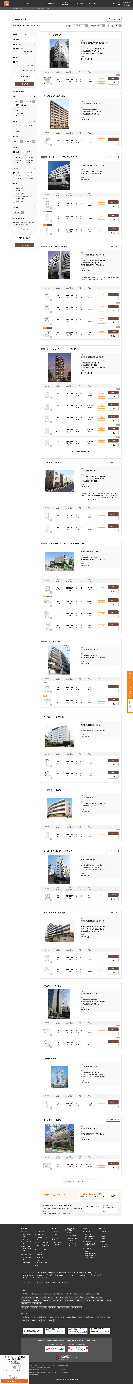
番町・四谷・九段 (40, 1297)
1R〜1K (17, 126)
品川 (45, 1307)
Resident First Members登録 (72, 1244)
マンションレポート (72, 1235)
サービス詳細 (101, 1211)
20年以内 (30, 160)
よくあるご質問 (89, 1248)
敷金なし (18, 110)
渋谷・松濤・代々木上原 (28, 1297)
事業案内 (102, 1239)
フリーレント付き (20, 116)
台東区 (86, 1317)
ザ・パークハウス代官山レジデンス (57, 851)
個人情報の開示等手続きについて (88, 1272)
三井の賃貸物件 (19, 193)
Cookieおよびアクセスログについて (33, 1275)
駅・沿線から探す (27, 1242)
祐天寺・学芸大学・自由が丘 (84, 1300)
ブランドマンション (41, 1265)
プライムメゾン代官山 (52, 462)
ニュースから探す (27, 1259)
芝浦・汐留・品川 (85, 1297)
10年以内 (30, 157)
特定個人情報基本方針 (49, 1272)
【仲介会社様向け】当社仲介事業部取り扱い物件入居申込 (90, 1255)
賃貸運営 (56, 1231)
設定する (25, 229)
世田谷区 (69, 1317)
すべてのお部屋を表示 (79, 451)
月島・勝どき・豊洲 (97, 1297)
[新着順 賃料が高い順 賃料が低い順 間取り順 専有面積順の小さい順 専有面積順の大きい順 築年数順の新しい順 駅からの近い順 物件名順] (80, 25)
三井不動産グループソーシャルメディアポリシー (94, 1275)
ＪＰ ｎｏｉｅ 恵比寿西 (54, 912)
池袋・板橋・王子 (26, 1303)
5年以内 (17, 157)
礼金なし (18, 108)
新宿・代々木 (37, 1300)
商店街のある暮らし (72, 1238)
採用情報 (102, 1241)
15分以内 (30, 178)
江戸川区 (56, 1320)
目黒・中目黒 (52, 1307)
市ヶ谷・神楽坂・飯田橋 (62, 1297)
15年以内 (18, 160)
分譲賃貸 (39, 1252)
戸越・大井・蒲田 (37, 1303)
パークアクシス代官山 (58, 246)
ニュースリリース (104, 1244)
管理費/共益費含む (20, 105)
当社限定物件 (19, 188)
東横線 (17, 48)
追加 (114, 83)
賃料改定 (39, 1255)
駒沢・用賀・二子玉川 (98, 1300)
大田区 (75, 1317)
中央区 (33, 1317)
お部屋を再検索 (24, 84)
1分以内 (29, 173)
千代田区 (51, 1317)
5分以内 (29, 175)
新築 (28, 152)
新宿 (41, 1307)
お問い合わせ (57, 1234)
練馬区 (33, 1320)
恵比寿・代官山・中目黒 (92, 1294)
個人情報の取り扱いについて (67, 1272)
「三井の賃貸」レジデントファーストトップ (22, 9)
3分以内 (17, 175)
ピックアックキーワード (53, 1282)
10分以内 (18, 178)
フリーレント (40, 1257)
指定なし (18, 152)
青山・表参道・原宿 (59, 1294)
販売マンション (58, 1242)
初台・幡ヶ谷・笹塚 (77, 1307)
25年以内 (18, 163)
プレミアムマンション (42, 1237)
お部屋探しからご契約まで (90, 1245)
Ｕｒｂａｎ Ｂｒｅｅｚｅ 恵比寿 (61, 349)
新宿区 (39, 1317)
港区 (23, 1317)
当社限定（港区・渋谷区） (43, 1242)
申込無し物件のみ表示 (21, 196)
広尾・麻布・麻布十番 (36, 1294)
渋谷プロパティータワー (53, 985)
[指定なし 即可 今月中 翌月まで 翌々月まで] (18, 212)
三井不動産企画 (41, 1249)
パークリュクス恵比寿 (52, 35)
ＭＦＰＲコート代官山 (52, 789)
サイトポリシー (72, 1275)
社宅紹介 (87, 1251)
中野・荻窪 (59, 1300)
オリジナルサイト (112, 157)
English (113, 3)
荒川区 (39, 1320)
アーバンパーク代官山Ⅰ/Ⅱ (54, 717)
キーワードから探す (27, 1250)
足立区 (44, 1320)
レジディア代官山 (56, 641)
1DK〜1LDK (30, 126)
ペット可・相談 (19, 199)
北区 (28, 1320)
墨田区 (91, 1317)
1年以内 (17, 155)
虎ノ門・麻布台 (47, 1294)
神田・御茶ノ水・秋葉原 (63, 1307)
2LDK (17, 128)
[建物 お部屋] (101, 25)
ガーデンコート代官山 (52, 1119)
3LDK (29, 128)
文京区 (44, 1317)
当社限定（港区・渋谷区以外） (43, 1246)
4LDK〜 (17, 131)
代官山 (17, 62)
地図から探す (26, 1246)
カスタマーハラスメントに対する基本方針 (35, 1278)
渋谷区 (27, 1317)
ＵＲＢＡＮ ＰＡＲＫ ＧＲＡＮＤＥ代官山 (67, 543)
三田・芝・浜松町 (74, 1297)
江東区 (80, 1317)
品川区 (62, 1317)
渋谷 (27, 1307)
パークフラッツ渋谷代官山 (54, 95)
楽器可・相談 (19, 201)
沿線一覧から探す (40, 9)
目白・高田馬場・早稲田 (49, 1300)
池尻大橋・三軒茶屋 (70, 1300)
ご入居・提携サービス (90, 1241)
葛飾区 (50, 1320)
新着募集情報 (26, 1262)
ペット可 (39, 1260)
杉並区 (108, 1317)
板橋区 (23, 1320)
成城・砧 (109, 1300)
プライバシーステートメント (31, 1272)
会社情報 (102, 1236)
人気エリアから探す (27, 1235)
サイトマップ (26, 1282)
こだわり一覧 (40, 1234)
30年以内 (30, 163)
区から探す (26, 1239)
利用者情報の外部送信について (56, 1275)
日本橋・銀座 (50, 1297)
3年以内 (29, 155)
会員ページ (88, 1234)
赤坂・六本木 (25, 1294)
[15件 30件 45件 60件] (118, 25)
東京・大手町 (34, 1307)
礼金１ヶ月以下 (19, 113)
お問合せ (113, 78)
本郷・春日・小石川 (26, 1300)
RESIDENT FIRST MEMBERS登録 (90, 1238)
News (69, 1233)
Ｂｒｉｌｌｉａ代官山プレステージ (63, 157)
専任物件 (18, 191)
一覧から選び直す (28, 52)
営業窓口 (87, 1231)
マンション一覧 (38, 1282)
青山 (23, 1307)
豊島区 (103, 1317)
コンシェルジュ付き (42, 1263)
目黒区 (57, 1317)
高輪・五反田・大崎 (78, 1294)
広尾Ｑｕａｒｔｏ (50, 1058)
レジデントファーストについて (105, 1232)
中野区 (97, 1317)
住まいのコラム (71, 1241)
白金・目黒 (68, 1294)
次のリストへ (91, 1181)
